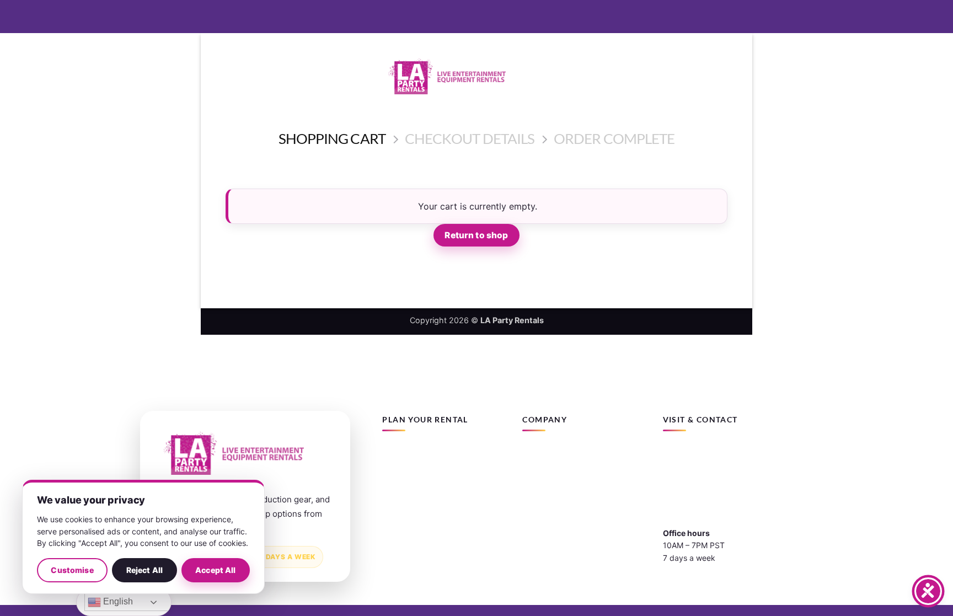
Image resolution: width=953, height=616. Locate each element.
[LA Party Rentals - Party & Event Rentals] (476, 76)
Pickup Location (551, 491)
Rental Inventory (411, 449)
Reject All (144, 570)
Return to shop (476, 235)
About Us (538, 449)
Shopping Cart (332, 138)
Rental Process (409, 491)
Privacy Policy (547, 532)
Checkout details (470, 138)
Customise (72, 570)
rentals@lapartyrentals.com (712, 480)
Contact (536, 470)
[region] (143, 537)
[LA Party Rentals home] (234, 453)
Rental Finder (406, 470)
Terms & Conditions (557, 511)
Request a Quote (412, 511)
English (117, 601)
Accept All (215, 570)
